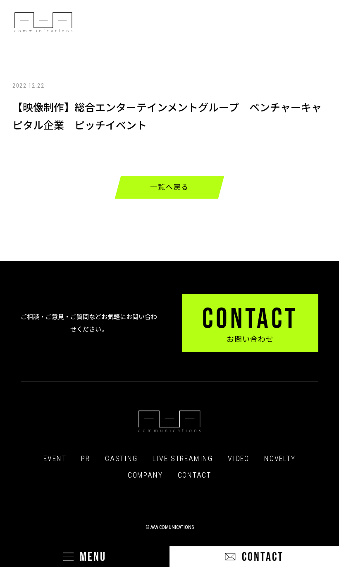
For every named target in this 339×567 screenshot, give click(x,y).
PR (85, 458)
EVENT (54, 458)
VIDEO (238, 458)
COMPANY (145, 475)
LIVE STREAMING (183, 458)
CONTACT (195, 475)
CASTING (121, 458)
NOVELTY (280, 458)
